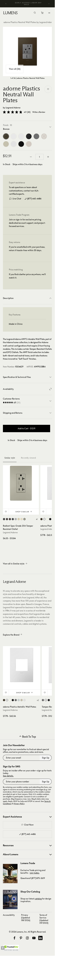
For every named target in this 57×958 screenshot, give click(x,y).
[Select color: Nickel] (24, 519)
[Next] (49, 3)
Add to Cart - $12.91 (26, 428)
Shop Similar (22, 512)
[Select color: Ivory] (19, 519)
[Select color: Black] (4, 519)
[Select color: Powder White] (24, 700)
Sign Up (45, 757)
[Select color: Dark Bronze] (10, 519)
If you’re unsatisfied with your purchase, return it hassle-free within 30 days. (27, 248)
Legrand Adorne (13, 107)
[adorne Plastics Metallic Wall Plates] (21, 665)
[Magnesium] (36, 136)
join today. (34, 873)
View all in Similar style (13, 563)
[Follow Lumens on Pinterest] (21, 938)
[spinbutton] (39, 157)
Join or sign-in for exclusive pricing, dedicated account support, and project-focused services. (27, 222)
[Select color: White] (46, 700)
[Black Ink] (21, 144)
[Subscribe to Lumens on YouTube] (34, 938)
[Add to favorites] (48, 89)
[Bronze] (6, 136)
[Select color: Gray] (16, 519)
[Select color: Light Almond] (21, 519)
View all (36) (14, 69)
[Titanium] (6, 144)
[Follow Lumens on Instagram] (27, 938)
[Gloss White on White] (21, 136)
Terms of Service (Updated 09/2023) (43, 919)
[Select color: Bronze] (41, 519)
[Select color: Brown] (7, 519)
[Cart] (42, 13)
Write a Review (38, 112)
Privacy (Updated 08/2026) (25, 917)
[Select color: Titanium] (21, 700)
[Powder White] (14, 144)
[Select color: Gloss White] (44, 519)
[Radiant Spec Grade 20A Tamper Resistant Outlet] (21, 483)
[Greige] (29, 144)
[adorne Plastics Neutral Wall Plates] (27, 51)
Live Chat (17, 198)
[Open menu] (49, 13)
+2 (38, 700)
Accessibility (9, 915)
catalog (38, 898)
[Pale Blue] (44, 136)
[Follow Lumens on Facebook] (14, 938)
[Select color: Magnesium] (16, 700)
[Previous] (6, 3)
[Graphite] (29, 136)
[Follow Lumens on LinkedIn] (40, 938)
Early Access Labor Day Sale (28, 3)
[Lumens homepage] (10, 13)
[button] (12, 112)
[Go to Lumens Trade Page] (10, 873)
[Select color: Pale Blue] (19, 700)
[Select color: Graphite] (13, 519)
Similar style (9, 457)
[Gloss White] (14, 136)
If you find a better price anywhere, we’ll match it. (27, 276)
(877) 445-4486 (34, 198)
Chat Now (29, 824)
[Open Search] (35, 13)
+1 (36, 519)
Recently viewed (28, 457)
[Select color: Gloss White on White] (47, 519)
